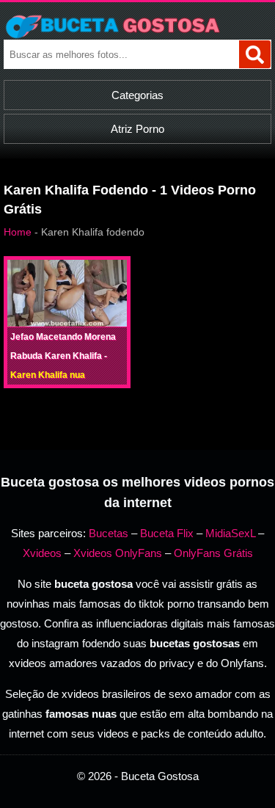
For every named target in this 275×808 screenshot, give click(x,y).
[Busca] (255, 54)
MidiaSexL (230, 533)
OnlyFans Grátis (213, 553)
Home (18, 232)
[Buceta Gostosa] (137, 26)
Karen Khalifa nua (47, 375)
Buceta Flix (167, 533)
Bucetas (108, 533)
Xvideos (42, 553)
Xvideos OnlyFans (117, 553)
